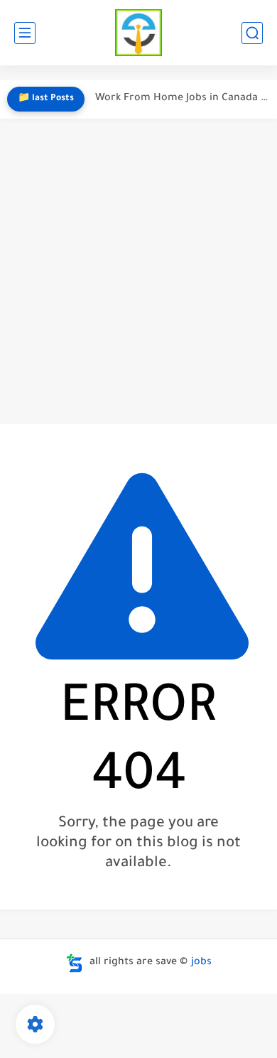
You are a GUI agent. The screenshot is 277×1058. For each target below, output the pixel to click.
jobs (201, 962)
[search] (252, 33)
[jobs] (139, 33)
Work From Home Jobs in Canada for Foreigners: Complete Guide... (182, 98)
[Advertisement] (138, 271)
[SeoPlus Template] (74, 963)
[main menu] (25, 33)
